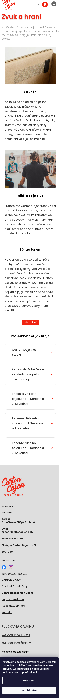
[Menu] (54, 4)
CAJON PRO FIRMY (16, 635)
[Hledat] (37, 4)
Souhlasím (29, 690)
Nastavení (29, 680)
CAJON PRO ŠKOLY (16, 643)
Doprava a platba (13, 599)
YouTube (7, 551)
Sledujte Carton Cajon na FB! (20, 545)
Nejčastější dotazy (13, 606)
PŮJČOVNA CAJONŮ (18, 626)
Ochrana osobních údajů (17, 593)
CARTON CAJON (11, 580)
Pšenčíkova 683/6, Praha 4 (18, 520)
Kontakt (7, 612)
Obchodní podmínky (14, 586)
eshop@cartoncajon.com (18, 530)
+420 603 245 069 (12, 538)
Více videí (31, 322)
